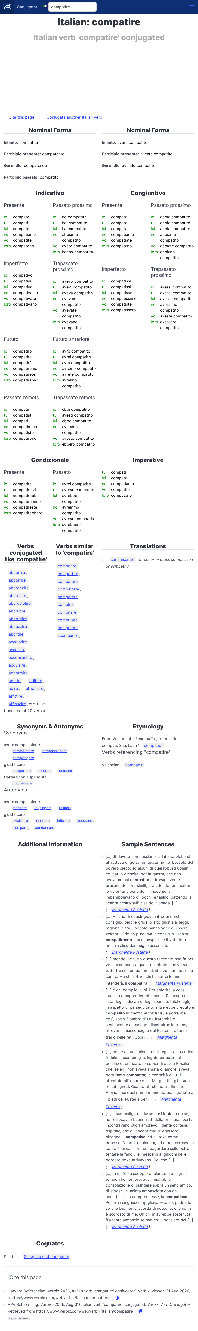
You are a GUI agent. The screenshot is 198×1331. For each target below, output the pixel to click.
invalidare (20, 821)
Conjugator (27, 6)
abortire (16, 634)
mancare (20, 808)
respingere (42, 808)
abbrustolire (20, 603)
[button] (192, 7)
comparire (67, 565)
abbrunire (17, 595)
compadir (134, 765)
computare (68, 620)
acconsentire (20, 657)
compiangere (23, 758)
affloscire (17, 703)
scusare (65, 771)
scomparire (68, 635)
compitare (67, 612)
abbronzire (18, 587)
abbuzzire (18, 626)
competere (68, 596)
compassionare (54, 751)
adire (13, 688)
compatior (153, 745)
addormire (18, 672)
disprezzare (22, 783)
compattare (68, 589)
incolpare (20, 828)
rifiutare (65, 808)
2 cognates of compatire (46, 1256)
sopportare (22, 771)
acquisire (17, 665)
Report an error (19, 1318)
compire (65, 604)
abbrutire (17, 611)
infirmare (42, 821)
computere (68, 627)
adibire (35, 680)
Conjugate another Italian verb (74, 117)
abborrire (17, 580)
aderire (15, 680)
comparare (68, 581)
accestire (17, 649)
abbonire (17, 572)
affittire (15, 696)
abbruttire (18, 618)
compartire (68, 573)
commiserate (122, 559)
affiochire (34, 688)
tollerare (44, 771)
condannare (44, 828)
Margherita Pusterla (130, 909)
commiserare (23, 751)
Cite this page (21, 117)
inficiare (63, 821)
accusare (84, 821)
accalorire (18, 642)
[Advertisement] (99, 75)
